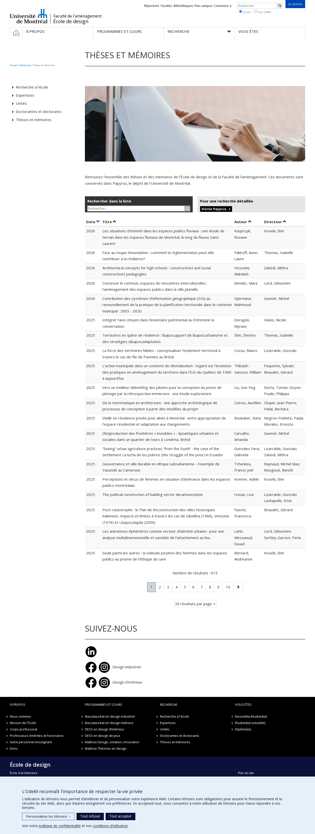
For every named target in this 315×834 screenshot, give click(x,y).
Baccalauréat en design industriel (110, 716)
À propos (17, 704)
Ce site (246, 12)
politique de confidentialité (60, 825)
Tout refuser (90, 816)
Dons (14, 748)
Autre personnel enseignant (31, 742)
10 (229, 586)
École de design (71, 21)
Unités (21, 103)
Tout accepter (120, 816)
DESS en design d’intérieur (104, 729)
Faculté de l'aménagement (77, 16)
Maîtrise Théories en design (105, 748)
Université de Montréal (28, 16)
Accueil (13, 65)
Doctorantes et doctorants (39, 111)
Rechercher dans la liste (109, 201)
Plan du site (246, 773)
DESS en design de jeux (102, 735)
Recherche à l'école (32, 87)
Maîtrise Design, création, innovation (112, 742)
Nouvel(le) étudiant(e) (251, 716)
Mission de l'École (23, 723)
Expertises (25, 95)
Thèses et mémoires (33, 119)
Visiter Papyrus (214, 209)
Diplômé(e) (243, 729)
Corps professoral (23, 729)
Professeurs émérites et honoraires (37, 735)
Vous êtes (243, 704)
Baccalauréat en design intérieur (109, 723)
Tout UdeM (264, 12)
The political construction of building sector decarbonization (152, 494)
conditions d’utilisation (110, 825)
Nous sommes (20, 716)
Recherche (25, 65)
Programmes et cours (103, 704)
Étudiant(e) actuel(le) (250, 723)
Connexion (221, 6)
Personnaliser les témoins (48, 816)
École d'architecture (23, 773)
